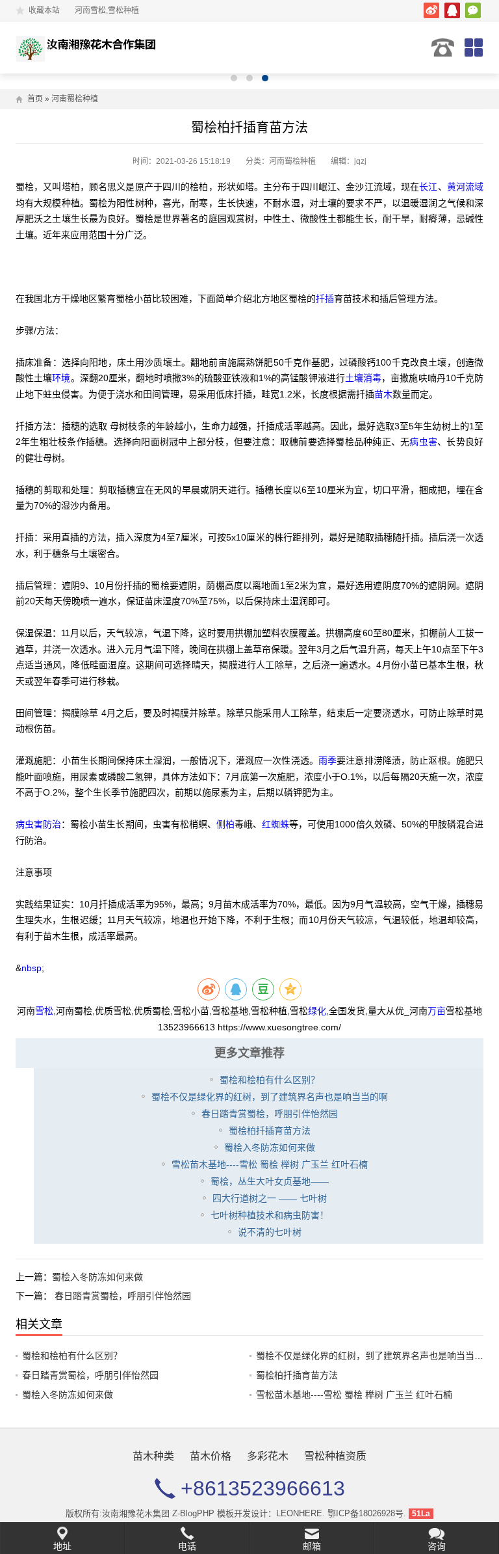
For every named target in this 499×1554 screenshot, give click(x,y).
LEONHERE (299, 1513)
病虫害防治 (38, 824)
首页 (35, 98)
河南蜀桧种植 (74, 98)
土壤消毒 (363, 378)
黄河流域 (465, 186)
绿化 (317, 1011)
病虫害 (423, 441)
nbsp (31, 968)
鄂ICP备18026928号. (366, 1513)
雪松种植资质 (335, 1456)
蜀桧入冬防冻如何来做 (269, 1147)
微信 (473, 10)
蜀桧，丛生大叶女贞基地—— (270, 1181)
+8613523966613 (442, 47)
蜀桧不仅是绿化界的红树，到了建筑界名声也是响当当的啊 (269, 1097)
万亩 (437, 1011)
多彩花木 (267, 1456)
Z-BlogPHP (193, 1513)
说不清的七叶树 (269, 1232)
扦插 (325, 298)
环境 (61, 378)
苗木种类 (153, 1456)
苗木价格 (210, 1456)
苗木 (383, 394)
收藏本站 (44, 10)
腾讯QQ (452, 10)
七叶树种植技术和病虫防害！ (270, 1215)
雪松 (44, 1011)
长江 (428, 186)
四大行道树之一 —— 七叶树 (269, 1198)
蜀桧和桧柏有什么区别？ (270, 1080)
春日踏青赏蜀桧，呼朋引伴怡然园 (269, 1113)
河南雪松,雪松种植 (89, 47)
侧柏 (225, 824)
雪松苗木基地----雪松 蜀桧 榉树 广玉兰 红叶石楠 (270, 1164)
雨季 (327, 760)
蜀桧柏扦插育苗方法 (270, 1130)
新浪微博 (431, 10)
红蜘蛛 (275, 824)
